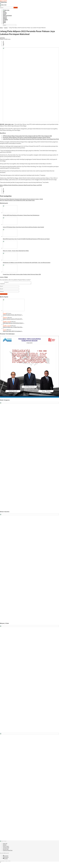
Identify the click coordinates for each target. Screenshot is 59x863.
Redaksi (4, 845)
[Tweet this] (3, 43)
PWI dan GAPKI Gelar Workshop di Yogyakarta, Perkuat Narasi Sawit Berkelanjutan (21, 215)
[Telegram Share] (3, 44)
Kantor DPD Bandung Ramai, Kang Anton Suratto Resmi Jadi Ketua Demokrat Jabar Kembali (23, 227)
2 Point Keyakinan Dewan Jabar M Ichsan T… (13, 314)
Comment (2, 283)
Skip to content (3, 0)
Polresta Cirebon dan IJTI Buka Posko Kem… (13, 327)
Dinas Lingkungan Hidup (20, 185)
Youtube (6, 858)
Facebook (6, 855)
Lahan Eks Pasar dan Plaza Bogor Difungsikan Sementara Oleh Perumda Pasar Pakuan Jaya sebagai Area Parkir (31, 139)
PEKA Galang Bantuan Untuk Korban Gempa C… (13, 323)
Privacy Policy (6, 846)
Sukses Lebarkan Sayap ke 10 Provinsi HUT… (13, 319)
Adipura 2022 (3, 185)
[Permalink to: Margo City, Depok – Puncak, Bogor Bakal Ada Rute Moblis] (10, 248)
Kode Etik (5, 843)
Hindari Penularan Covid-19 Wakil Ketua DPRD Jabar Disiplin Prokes (17, 200)
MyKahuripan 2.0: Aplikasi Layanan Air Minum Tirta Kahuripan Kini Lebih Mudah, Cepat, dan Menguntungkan (26, 262)
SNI (41, 185)
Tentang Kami (6, 847)
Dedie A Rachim (11, 185)
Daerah (4, 313)
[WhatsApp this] (3, 45)
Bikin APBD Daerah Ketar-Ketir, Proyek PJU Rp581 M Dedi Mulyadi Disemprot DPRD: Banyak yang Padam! (26, 239)
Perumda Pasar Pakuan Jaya (32, 185)
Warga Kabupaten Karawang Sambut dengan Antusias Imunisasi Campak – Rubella (21, 199)
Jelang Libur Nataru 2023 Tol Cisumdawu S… (13, 331)
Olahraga (5, 317)
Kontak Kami (5, 849)
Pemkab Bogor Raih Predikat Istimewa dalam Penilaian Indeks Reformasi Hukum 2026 (22, 274)
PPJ (39, 185)
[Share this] (3, 41)
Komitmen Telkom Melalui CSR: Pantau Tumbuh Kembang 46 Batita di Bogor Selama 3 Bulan (26, 137)
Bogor (7, 185)
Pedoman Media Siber (8, 850)
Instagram (6, 857)
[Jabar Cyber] (3, 4)
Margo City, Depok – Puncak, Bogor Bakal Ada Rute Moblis (16, 250)
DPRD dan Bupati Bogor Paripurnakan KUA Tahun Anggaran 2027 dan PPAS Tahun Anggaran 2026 (27, 136)
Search (15, 7)
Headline (5, 321)
